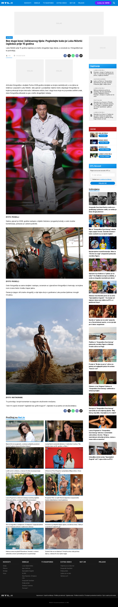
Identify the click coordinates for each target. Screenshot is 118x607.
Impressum (39, 595)
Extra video (62, 3)
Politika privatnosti (59, 595)
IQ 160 (24, 573)
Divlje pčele (26, 583)
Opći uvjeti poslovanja (109, 595)
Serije (4, 566)
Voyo (4, 573)
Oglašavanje (69, 595)
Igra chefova (26, 568)
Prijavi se (103, 183)
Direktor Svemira (27, 585)
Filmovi (5, 568)
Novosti (27, 3)
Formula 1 (25, 588)
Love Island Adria (27, 566)
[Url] (81, 55)
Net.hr (21, 417)
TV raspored (48, 3)
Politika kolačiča (79, 595)
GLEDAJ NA (100, 3)
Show (93, 129)
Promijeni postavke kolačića (93, 595)
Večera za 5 (64, 576)
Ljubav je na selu (65, 573)
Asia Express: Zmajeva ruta (29, 577)
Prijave (81, 3)
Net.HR (72, 3)
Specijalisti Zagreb (28, 571)
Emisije (37, 3)
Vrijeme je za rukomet (67, 566)
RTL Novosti (95, 166)
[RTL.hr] (7, 3)
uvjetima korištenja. (106, 179)
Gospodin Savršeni (28, 580)
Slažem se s (102, 179)
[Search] (114, 3)
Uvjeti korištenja (48, 595)
